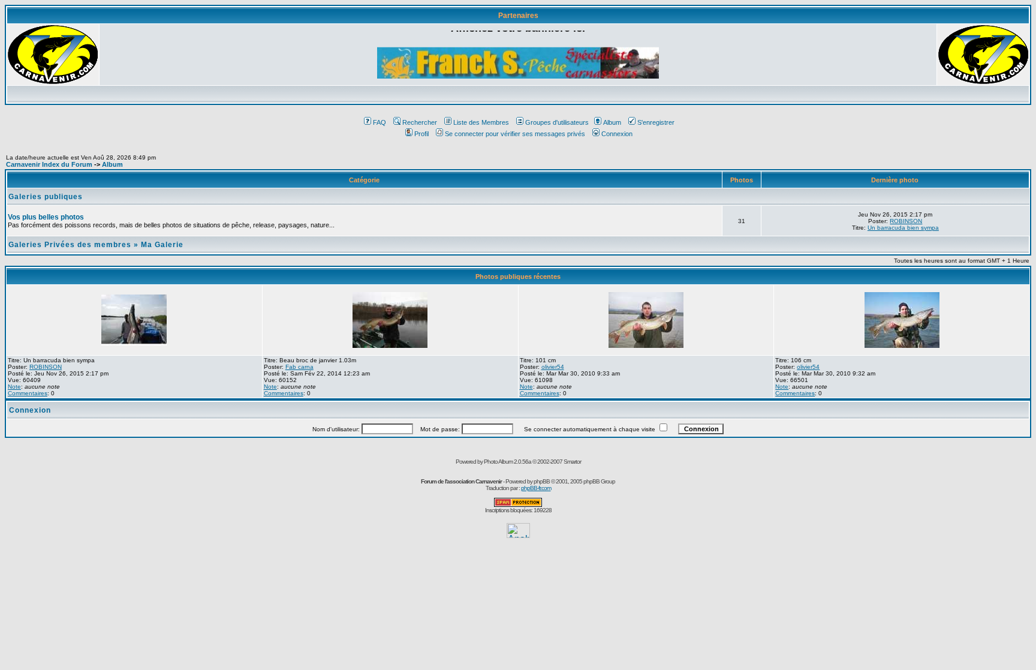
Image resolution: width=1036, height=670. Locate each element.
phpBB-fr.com (536, 488)
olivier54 (552, 366)
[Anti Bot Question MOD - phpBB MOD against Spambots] (518, 504)
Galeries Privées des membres (69, 245)
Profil (421, 133)
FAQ (379, 122)
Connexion (617, 133)
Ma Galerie (162, 245)
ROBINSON (906, 221)
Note (14, 386)
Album (612, 122)
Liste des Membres (481, 122)
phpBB (542, 481)
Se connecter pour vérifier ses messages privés (515, 133)
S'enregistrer (655, 122)
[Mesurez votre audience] (518, 535)
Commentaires (27, 393)
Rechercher (419, 122)
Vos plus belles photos (46, 217)
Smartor (572, 461)
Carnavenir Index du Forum (49, 164)
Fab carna (299, 366)
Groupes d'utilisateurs (557, 122)
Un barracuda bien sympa (903, 227)
